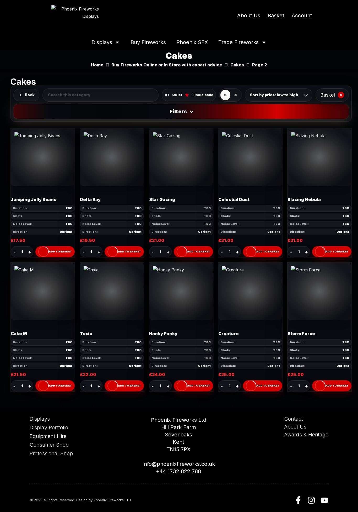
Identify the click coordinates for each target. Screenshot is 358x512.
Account (302, 15)
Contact (293, 418)
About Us (248, 15)
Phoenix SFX (192, 42)
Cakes (237, 64)
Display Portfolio (49, 427)
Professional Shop (51, 453)
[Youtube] (324, 500)
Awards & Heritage (306, 434)
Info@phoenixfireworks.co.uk (178, 464)
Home (97, 64)
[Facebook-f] (298, 500)
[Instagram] (311, 500)
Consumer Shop (49, 444)
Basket (276, 15)
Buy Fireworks (148, 42)
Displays (101, 42)
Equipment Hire (48, 436)
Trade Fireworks (238, 42)
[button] (55, 251)
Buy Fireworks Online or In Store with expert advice (166, 64)
